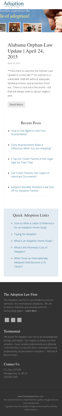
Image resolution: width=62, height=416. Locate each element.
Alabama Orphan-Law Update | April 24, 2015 (30, 50)
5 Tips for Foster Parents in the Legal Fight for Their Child (32, 160)
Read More (16, 105)
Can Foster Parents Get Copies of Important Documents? (30, 174)
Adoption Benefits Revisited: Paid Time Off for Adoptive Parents (32, 188)
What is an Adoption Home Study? (33, 241)
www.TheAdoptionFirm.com (30, 396)
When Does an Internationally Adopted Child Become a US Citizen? (31, 262)
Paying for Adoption (25, 234)
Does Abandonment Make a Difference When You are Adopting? (31, 146)
